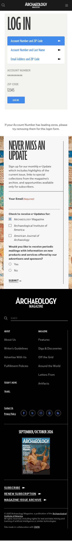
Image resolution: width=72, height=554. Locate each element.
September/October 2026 (36, 432)
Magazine (29, 219)
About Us (10, 340)
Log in (16, 100)
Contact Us (8, 408)
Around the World (49, 366)
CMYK (37, 527)
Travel (7, 392)
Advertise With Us (15, 357)
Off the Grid (45, 357)
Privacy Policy (10, 414)
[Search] (5, 318)
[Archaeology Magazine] (36, 308)
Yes (16, 264)
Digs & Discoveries (50, 348)
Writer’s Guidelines (16, 348)
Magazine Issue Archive (23, 500)
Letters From (46, 375)
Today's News (10, 383)
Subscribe (12, 488)
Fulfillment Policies (16, 366)
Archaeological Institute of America (30, 228)
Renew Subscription (20, 494)
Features (44, 340)
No (16, 270)
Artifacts (43, 383)
